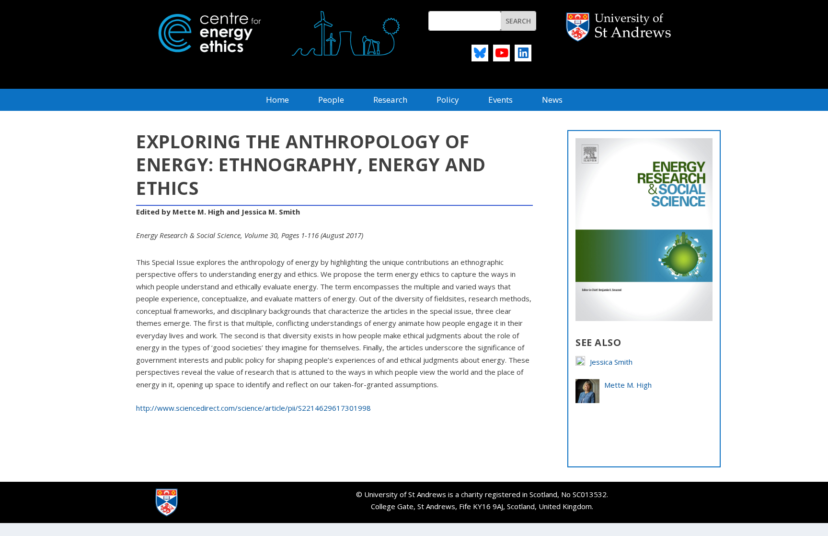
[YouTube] (501, 53)
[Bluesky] (480, 53)
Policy (448, 100)
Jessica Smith (611, 362)
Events (500, 100)
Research (390, 100)
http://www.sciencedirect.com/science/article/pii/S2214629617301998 (253, 408)
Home (277, 100)
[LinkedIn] (523, 53)
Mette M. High (628, 385)
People (331, 100)
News (552, 100)
